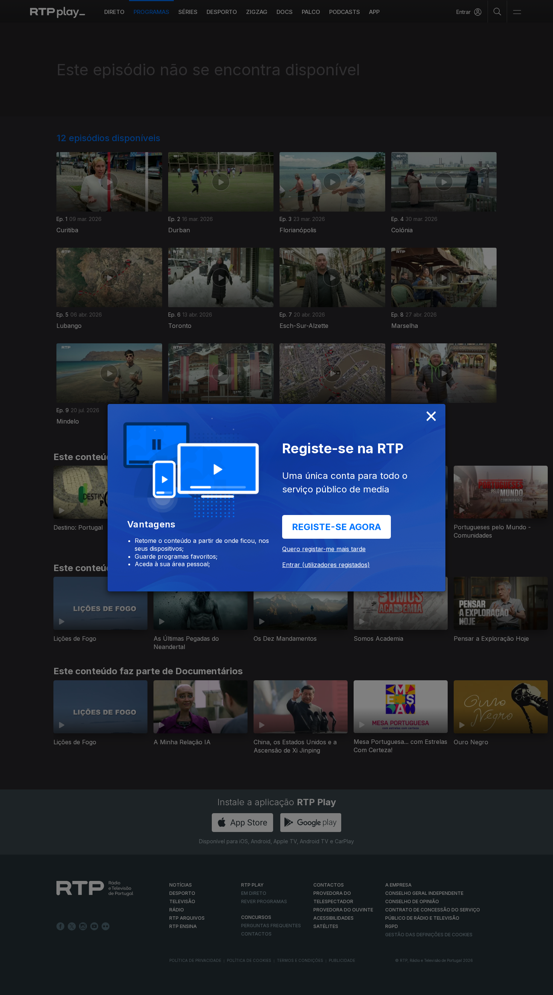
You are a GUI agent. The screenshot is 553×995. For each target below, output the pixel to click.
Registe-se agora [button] (336, 526)
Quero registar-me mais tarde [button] (324, 549)
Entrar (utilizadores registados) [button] (326, 564)
